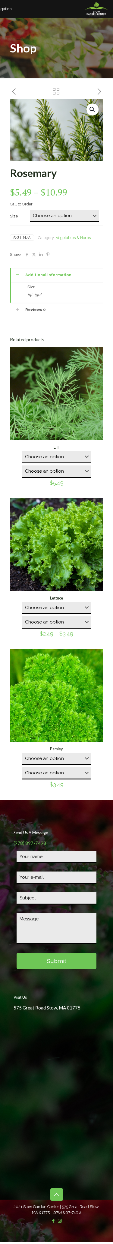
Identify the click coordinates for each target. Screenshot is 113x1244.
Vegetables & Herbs (73, 237)
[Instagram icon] (60, 1221)
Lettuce (56, 598)
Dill (56, 447)
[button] (92, 109)
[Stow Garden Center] (96, 8)
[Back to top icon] (56, 1194)
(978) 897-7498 (30, 843)
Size (14, 216)
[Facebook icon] (53, 1221)
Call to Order (21, 204)
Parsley (56, 748)
